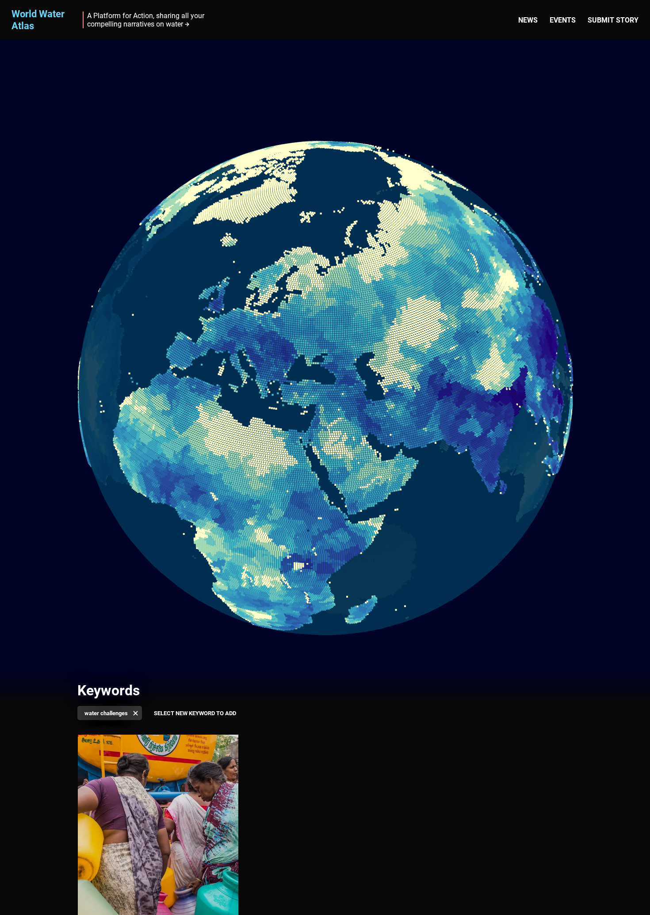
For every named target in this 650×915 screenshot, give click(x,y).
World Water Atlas (38, 19)
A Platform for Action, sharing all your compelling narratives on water (145, 19)
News (528, 20)
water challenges (106, 713)
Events (563, 20)
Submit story (613, 20)
